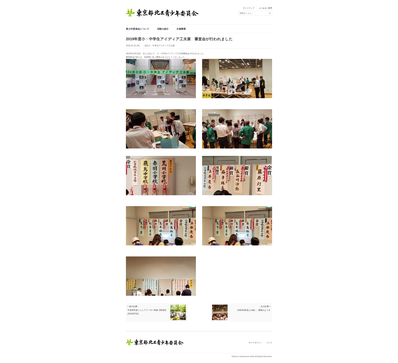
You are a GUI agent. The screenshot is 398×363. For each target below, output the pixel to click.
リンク (269, 343)
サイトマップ (248, 8)
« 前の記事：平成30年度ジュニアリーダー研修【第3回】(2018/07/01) (147, 310)
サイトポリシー (255, 343)
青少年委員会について (137, 28)
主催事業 (181, 28)
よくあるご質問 (265, 8)
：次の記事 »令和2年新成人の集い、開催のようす (254, 308)
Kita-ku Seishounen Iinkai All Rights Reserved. (252, 356)
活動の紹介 (163, 28)
